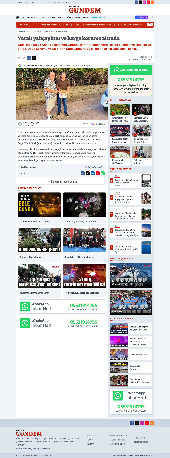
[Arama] (152, 17)
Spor (77, 17)
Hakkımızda (92, 435)
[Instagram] (144, 2)
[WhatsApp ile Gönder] (103, 173)
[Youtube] (148, 2)
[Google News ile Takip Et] (98, 123)
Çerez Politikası (117, 443)
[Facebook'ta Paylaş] (29, 58)
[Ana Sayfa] (23, 17)
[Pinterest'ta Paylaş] (98, 173)
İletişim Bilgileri (141, 441)
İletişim (41, 2)
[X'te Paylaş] (34, 58)
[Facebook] (136, 2)
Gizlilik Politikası (118, 439)
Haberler (21, 32)
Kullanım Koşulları (119, 435)
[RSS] (152, 2)
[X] (140, 2)
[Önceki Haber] (148, 24)
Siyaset (51, 17)
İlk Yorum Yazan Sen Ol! (64, 181)
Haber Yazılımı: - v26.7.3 (133, 455)
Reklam (30, 2)
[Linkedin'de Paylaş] (93, 173)
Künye (21, 2)
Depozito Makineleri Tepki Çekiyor (69, 25)
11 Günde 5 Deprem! (106, 25)
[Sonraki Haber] (151, 24)
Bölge (70, 17)
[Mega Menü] (17, 17)
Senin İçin (143, 17)
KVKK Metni (139, 437)
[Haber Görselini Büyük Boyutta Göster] (62, 94)
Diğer (85, 17)
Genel (42, 17)
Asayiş (61, 17)
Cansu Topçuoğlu (31, 123)
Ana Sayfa (31, 17)
